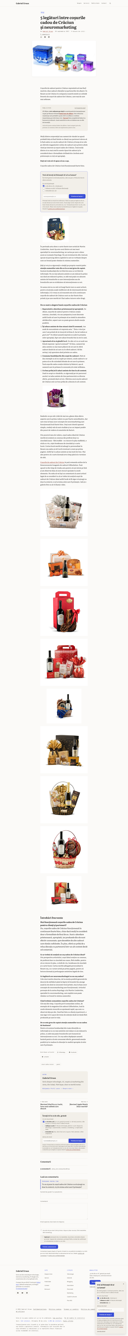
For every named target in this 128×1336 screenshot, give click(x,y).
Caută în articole (72, 1296)
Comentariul (44, 1201)
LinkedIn (46, 1057)
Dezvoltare (70, 1285)
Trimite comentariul (49, 1247)
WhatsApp (62, 1052)
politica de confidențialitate (56, 209)
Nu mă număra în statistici (75, 1318)
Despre (79, 3)
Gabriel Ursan (22, 3)
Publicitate (95, 3)
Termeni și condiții (71, 1309)
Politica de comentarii (89, 1309)
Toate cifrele (68, 1321)
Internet (69, 1278)
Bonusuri (47, 1289)
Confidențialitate (39, 1309)
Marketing (70, 1293)
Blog (42, 12)
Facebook (73, 1052)
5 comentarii (45, 34)
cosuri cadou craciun (47, 1064)
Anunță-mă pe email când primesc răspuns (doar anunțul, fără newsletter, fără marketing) (64, 1231)
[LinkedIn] (27, 1293)
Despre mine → (68, 1088)
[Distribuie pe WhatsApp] (41, 37)
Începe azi (95, 1282)
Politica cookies (55, 1309)
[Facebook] (18, 1293)
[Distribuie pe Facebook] (45, 37)
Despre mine (48, 1274)
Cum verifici (57, 1318)
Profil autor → (56, 1088)
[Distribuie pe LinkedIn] (49, 37)
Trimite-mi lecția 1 (77, 196)
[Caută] (110, 3)
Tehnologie (70, 1274)
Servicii (86, 3)
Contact (103, 3)
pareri (58, 1064)
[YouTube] (22, 1293)
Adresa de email (47, 1137)
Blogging (70, 1281)
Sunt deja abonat (101, 1331)
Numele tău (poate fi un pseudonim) (51, 1192)
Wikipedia (46, 1088)
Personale (70, 1289)
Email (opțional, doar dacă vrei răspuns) (52, 1222)
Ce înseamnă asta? (80, 108)
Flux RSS (69, 1300)
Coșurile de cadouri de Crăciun (52, 462)
